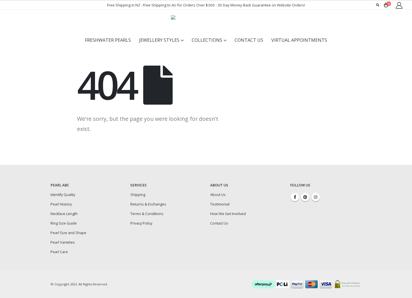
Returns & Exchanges (148, 204)
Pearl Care (59, 252)
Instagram (315, 197)
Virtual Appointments (299, 40)
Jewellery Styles (159, 40)
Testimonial (220, 204)
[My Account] (399, 5)
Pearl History (61, 204)
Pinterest (305, 197)
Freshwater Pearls (108, 40)
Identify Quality (62, 194)
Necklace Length (64, 213)
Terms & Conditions (146, 213)
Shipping (137, 194)
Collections (207, 40)
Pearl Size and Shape (68, 232)
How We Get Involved (228, 213)
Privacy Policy (141, 223)
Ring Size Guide (63, 223)
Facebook (295, 197)
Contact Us (249, 40)
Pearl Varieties (62, 242)
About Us (218, 194)
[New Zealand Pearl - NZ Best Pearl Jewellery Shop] (206, 22)
